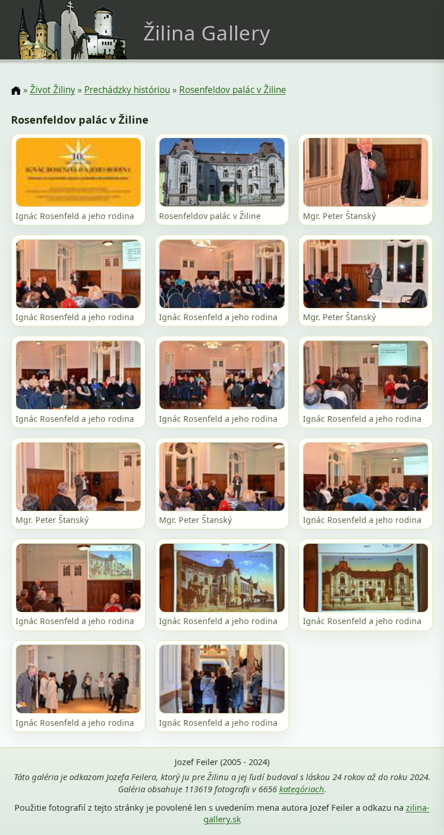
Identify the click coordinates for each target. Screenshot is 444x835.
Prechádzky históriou (127, 90)
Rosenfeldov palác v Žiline (232, 90)
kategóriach (301, 789)
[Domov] (15, 90)
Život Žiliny (52, 90)
